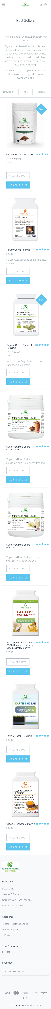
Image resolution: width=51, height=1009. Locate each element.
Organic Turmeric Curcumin (20, 824)
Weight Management (13, 905)
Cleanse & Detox (10, 894)
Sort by (41, 92)
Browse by (8, 92)
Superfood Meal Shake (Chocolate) (18, 448)
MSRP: (10, 158)
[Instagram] (8, 952)
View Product (18, 176)
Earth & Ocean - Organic (19, 736)
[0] (45, 4)
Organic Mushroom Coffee (20, 154)
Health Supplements (12, 929)
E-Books (6, 935)
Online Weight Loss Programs (17, 900)
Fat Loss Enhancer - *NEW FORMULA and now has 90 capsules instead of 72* (20, 645)
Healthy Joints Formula (18, 249)
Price (25, 92)
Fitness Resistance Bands (15, 924)
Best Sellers (8, 888)
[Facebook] (2, 952)
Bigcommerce (33, 1005)
